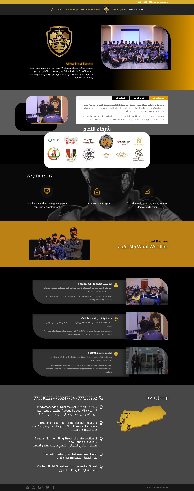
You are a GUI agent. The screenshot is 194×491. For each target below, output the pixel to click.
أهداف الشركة (139, 98)
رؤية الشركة (121, 98)
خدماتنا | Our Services (90, 9)
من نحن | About (119, 9)
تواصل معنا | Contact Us (67, 9)
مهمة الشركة (158, 98)
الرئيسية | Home (136, 9)
